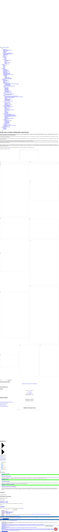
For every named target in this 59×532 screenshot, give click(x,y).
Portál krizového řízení (8, 60)
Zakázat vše (3, 531)
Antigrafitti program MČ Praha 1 (9, 106)
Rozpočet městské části (6, 70)
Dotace (6, 107)
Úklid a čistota (6, 112)
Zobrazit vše (4, 462)
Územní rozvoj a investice (6, 71)
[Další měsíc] (3, 454)
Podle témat (4, 128)
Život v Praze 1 (3, 79)
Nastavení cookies (8, 513)
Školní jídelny (6, 89)
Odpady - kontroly (7, 110)
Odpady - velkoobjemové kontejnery (9, 109)
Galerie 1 (6, 98)
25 (1, 459)
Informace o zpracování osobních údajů (8, 53)
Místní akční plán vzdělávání (8, 92)
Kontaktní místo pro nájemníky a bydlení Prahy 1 (9, 125)
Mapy (5, 61)
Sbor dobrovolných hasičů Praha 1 (9, 118)
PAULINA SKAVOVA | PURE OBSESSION (9, 486)
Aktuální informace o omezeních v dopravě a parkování (12, 83)
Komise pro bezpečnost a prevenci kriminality (10, 115)
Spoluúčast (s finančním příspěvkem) (9, 97)
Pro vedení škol (7, 91)
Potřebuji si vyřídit (4, 501)
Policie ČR (6, 117)
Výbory (4, 66)
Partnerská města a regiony (6, 73)
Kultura (4, 95)
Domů (2, 130)
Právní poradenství (7, 122)
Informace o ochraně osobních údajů (40, 514)
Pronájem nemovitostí (7, 62)
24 (0, 459)
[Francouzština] (4, 511)
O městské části (5, 75)
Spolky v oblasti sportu (8, 105)
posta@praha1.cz (30, 393)
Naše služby (4, 59)
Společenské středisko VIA (8, 94)
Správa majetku (5, 82)
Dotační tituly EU (5, 72)
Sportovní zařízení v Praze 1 (8, 104)
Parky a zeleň (6, 111)
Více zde (22, 508)
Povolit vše (6, 531)
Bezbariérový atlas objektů (8, 120)
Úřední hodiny (5, 49)
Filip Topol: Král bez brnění (6, 476)
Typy (5, 58)
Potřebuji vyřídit (4, 127)
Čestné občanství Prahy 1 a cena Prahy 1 (8, 74)
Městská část (3, 68)
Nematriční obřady (7, 100)
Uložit (1, 531)
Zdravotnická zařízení (7, 124)
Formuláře (4, 57)
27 (0, 456)
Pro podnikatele (5, 69)
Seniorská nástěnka (7, 121)
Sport (4, 101)
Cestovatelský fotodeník (5, 481)
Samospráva (3, 64)
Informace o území (7, 77)
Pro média (4, 52)
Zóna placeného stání (7, 84)
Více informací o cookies (13, 520)
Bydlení (4, 81)
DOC (9, 148)
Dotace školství (7, 87)
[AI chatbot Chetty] (56, 529)
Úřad (2, 48)
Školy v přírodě (7, 90)
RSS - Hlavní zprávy (48, 514)
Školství (4, 86)
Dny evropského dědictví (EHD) (7, 78)
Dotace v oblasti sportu (8, 103)
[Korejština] (3, 515)
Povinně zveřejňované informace (10, 511)
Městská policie (7, 116)
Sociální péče (5, 119)
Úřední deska (5, 51)
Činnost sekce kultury (7, 99)
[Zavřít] (56, 525)
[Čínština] (3, 514)
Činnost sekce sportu (7, 102)
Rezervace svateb (7, 63)
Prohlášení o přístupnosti (9, 512)
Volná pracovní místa (6, 54)
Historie (6, 76)
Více (0, 470)
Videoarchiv (6, 113)
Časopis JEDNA (5, 80)
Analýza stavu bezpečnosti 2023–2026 (10, 114)
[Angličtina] (3, 510)
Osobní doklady (5, 56)
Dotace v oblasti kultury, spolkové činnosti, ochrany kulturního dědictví (14, 96)
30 (5, 459)
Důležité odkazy (7, 123)
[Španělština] (3, 512)
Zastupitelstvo (5, 65)
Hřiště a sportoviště (7, 108)
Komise (4, 67)
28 (1, 456)
